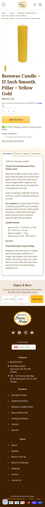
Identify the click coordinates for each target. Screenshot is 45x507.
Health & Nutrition (19, 401)
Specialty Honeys (19, 395)
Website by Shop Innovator (16, 499)
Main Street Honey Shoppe (25, 496)
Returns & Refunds (19, 462)
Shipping (15, 468)
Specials (15, 430)
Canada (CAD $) (24, 347)
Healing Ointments (19, 418)
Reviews (15, 451)
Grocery (14, 424)
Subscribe (37, 299)
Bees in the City (18, 456)
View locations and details (13, 141)
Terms (38, 499)
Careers (14, 474)
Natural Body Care (19, 412)
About (14, 445)
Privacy (30, 499)
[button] (34, 4)
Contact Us (16, 480)
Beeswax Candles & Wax (22, 406)
